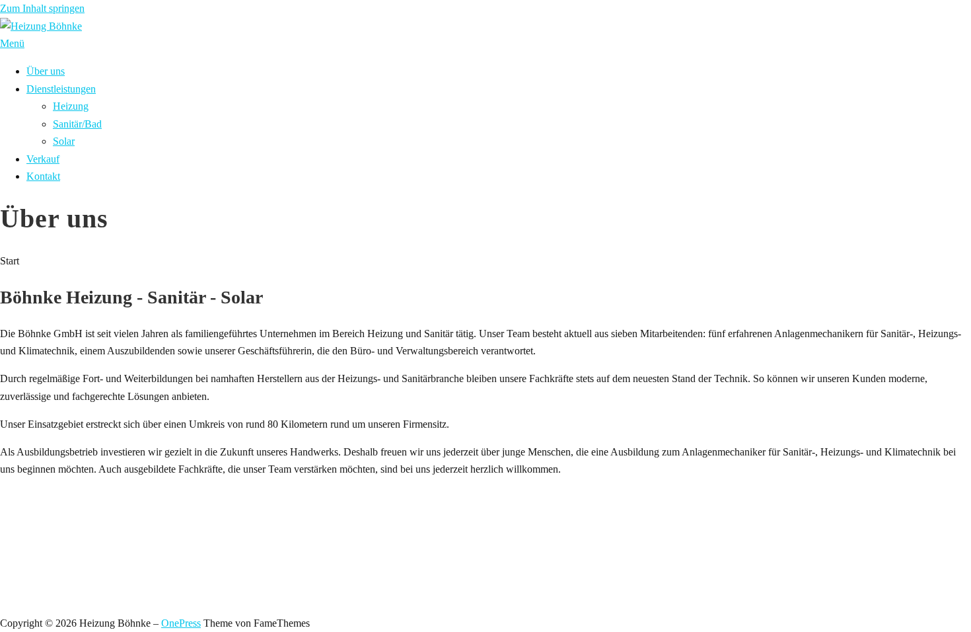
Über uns (45, 71)
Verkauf (42, 159)
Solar (64, 141)
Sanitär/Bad (77, 124)
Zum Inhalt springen (42, 8)
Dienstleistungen (61, 89)
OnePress (181, 623)
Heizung (71, 106)
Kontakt (43, 176)
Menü (12, 43)
